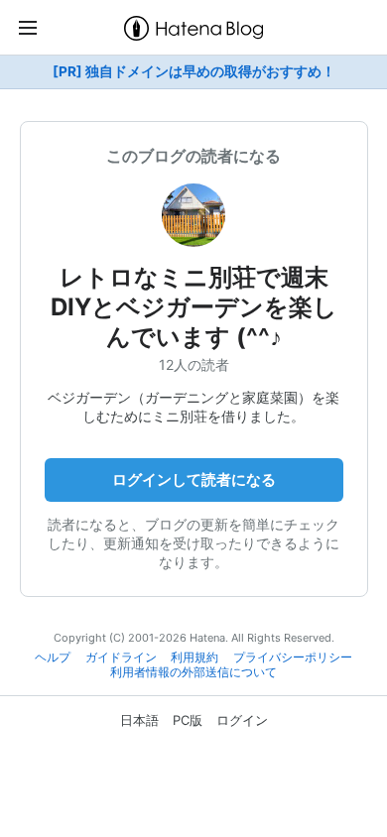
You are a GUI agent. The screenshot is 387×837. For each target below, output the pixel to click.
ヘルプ (52, 657)
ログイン (242, 720)
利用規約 (194, 657)
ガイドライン (121, 657)
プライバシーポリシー (292, 657)
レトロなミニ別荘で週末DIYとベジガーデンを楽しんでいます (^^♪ (194, 307)
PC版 (187, 720)
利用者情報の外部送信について (193, 672)
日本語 (139, 720)
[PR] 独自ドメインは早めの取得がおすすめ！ (194, 71)
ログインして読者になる (194, 479)
